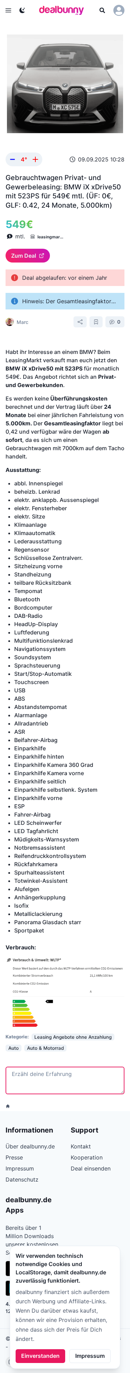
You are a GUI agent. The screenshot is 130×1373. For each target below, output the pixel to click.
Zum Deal (23, 255)
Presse (14, 1157)
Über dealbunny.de (30, 1146)
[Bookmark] (96, 321)
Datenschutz (22, 1179)
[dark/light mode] (22, 10)
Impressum (90, 1355)
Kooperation (87, 1157)
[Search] (102, 10)
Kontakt (81, 1146)
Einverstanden (40, 1355)
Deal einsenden (91, 1168)
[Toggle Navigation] (8, 10)
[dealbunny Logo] (63, 10)
